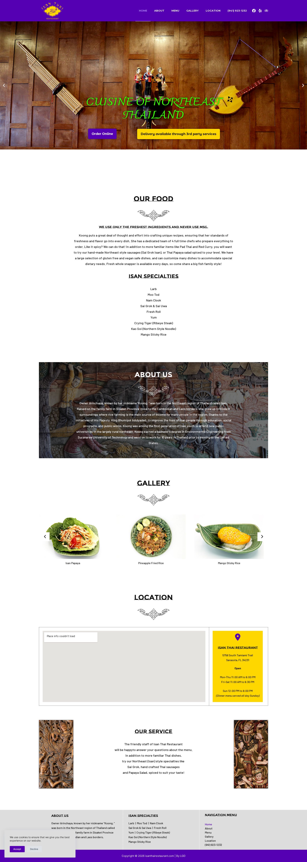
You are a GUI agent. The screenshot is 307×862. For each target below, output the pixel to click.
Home (143, 10)
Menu (175, 10)
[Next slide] (261, 536)
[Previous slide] (45, 536)
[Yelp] (260, 10)
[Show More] (78, 536)
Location (213, 10)
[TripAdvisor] (266, 10)
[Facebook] (254, 10)
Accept (17, 849)
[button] (4, 85)
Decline (34, 849)
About (159, 10)
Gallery (192, 10)
